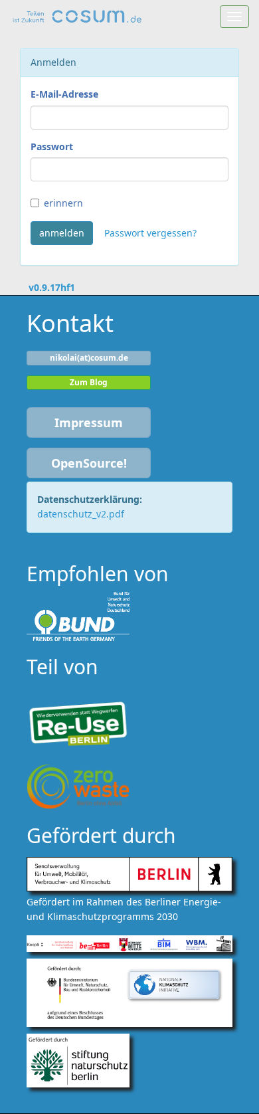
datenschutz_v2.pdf (80, 514)
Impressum (88, 422)
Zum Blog (89, 382)
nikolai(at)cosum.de (89, 357)
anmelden (61, 233)
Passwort (52, 146)
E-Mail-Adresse (64, 94)
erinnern (63, 203)
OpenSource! (89, 463)
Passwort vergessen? (150, 233)
